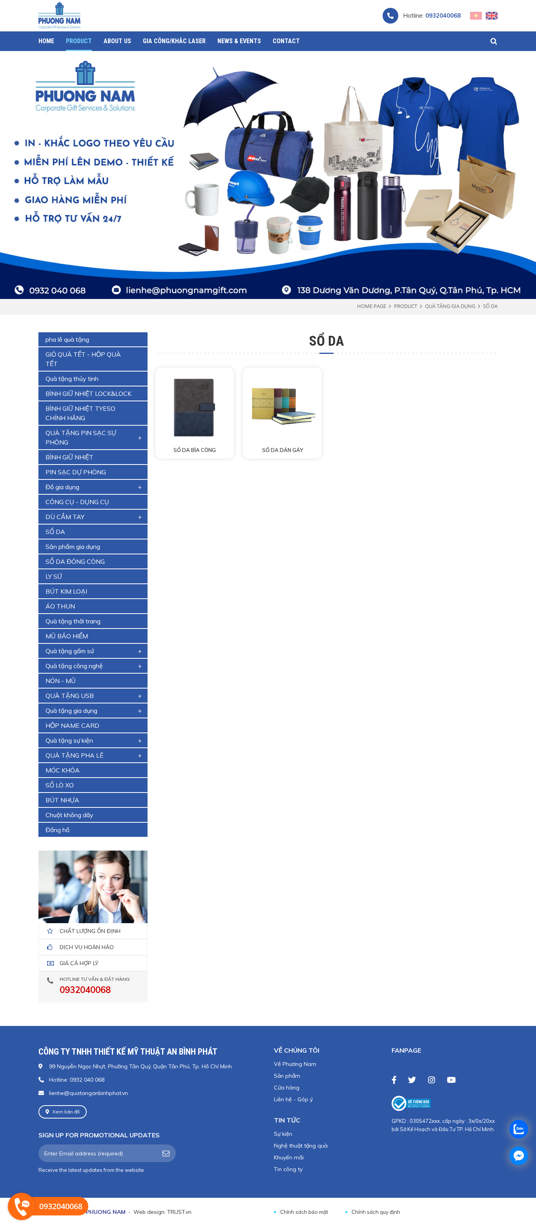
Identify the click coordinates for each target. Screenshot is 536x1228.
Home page (371, 306)
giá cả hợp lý (79, 963)
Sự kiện (283, 1133)
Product (405, 306)
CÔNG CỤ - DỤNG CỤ (77, 502)
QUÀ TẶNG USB (70, 696)
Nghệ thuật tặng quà (301, 1145)
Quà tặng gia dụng (450, 306)
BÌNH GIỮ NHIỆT (69, 457)
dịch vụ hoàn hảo (87, 947)
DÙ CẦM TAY (65, 517)
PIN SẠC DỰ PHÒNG (76, 472)
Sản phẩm (287, 1075)
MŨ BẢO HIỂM (67, 636)
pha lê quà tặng (67, 339)
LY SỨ (54, 576)
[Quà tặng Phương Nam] (59, 15)
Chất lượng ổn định (90, 931)
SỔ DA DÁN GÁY (282, 450)
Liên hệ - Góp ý (293, 1099)
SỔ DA (490, 306)
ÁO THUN (60, 606)
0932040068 (443, 15)
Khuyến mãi (289, 1157)
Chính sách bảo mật (304, 1212)
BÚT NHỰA (62, 800)
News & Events (239, 41)
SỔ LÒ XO (60, 785)
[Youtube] (451, 1080)
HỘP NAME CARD (72, 725)
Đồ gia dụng (62, 487)
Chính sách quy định (376, 1212)
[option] (268, 174)
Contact (286, 41)
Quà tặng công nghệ (74, 666)
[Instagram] (431, 1080)
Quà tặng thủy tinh (72, 379)
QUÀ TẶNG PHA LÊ (75, 755)
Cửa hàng (286, 1087)
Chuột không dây (69, 815)
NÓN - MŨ (61, 681)
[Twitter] (412, 1080)
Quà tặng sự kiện (69, 740)
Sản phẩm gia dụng (73, 546)
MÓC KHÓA (63, 770)
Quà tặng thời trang (73, 621)
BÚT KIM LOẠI (66, 591)
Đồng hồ (57, 830)
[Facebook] (394, 1080)
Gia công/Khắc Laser (174, 41)
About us (117, 41)
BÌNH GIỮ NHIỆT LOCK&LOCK (88, 393)
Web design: (149, 1211)
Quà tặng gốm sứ (70, 651)
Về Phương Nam (295, 1064)
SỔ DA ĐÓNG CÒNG (75, 561)
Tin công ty (288, 1169)
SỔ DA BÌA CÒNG (194, 450)
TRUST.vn (179, 1211)
